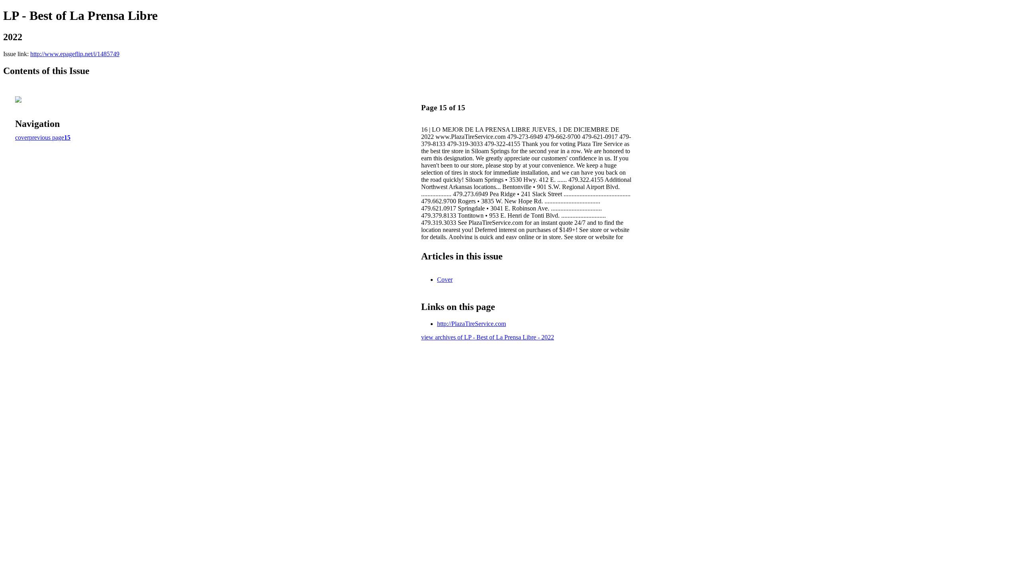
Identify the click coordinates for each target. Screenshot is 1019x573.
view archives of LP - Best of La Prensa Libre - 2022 (487, 337)
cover (22, 137)
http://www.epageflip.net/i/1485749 (74, 54)
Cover (445, 279)
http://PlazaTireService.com (471, 323)
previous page (46, 137)
